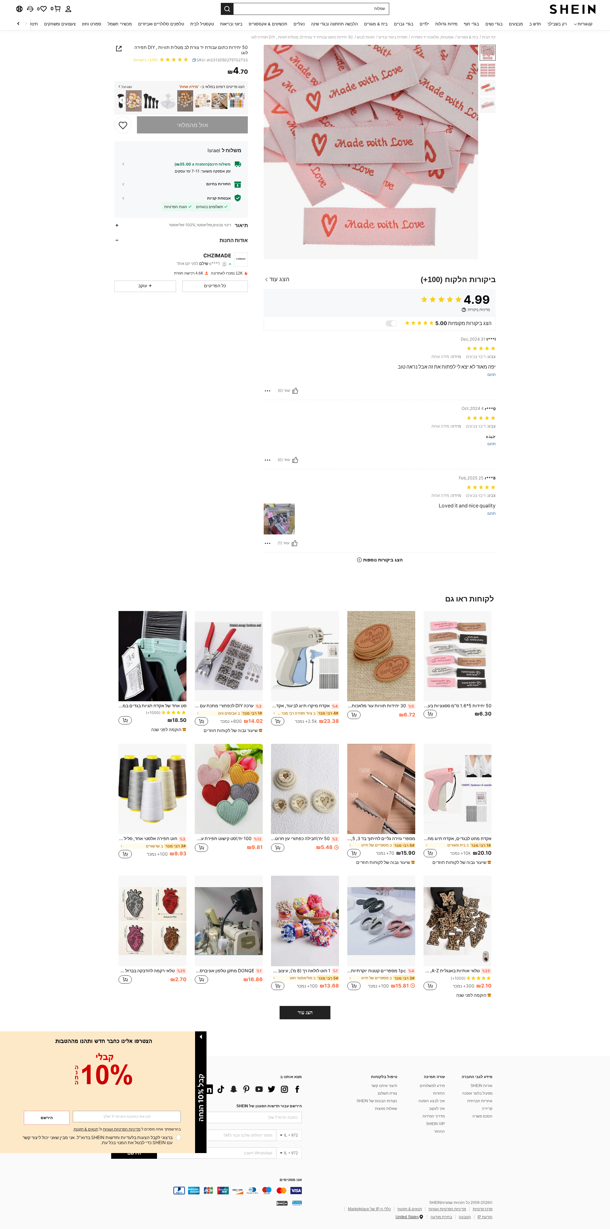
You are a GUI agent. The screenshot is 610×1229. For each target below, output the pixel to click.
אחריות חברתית (479, 1101)
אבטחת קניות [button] (219, 198)
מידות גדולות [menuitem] (446, 24)
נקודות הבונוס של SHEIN (376, 1101)
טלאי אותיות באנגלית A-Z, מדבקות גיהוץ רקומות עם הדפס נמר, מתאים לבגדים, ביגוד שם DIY (457, 970)
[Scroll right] (18, 24)
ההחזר (439, 1131)
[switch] (391, 323)
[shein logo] (573, 9)
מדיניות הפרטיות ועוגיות (447, 1209)
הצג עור (305, 1012)
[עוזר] (295, 391)
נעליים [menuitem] (299, 24)
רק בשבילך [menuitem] (557, 24)
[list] (251, 1089)
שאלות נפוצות (386, 1108)
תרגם (491, 375)
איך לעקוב (437, 1108)
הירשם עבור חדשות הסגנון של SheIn (269, 1106)
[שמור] (123, 124)
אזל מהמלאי (192, 124)
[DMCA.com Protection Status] (282, 1203)
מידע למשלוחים (432, 1085)
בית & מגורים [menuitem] (376, 24)
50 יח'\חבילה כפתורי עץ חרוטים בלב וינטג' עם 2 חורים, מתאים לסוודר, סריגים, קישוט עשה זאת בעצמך (304, 838)
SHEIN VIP (435, 1124)
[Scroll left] (26, 24)
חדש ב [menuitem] (535, 24)
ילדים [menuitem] (424, 24)
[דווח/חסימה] (267, 391)
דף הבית (489, 37)
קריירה (487, 1108)
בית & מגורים (468, 37)
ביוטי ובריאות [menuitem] (231, 24)
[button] (30, 9)
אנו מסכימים (291, 1180)
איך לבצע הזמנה (431, 1101)
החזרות (439, 1093)
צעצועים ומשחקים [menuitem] (60, 24)
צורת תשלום (387, 1093)
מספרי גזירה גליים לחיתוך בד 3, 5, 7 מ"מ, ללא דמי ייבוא (381, 838)
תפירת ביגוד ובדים (392, 37)
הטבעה (465, 1217)
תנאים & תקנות (409, 1209)
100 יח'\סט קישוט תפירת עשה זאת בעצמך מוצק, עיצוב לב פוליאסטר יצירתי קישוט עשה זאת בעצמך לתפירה (228, 838)
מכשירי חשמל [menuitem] (120, 24)
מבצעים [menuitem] (516, 24)
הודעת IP (485, 1217)
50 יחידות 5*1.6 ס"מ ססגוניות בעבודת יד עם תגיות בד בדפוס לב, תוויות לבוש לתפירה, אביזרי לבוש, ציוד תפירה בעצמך (457, 705)
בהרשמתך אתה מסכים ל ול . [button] (127, 1129)
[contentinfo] (206, 1190)
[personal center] (68, 9)
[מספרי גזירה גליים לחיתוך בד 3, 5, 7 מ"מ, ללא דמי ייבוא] (381, 789)
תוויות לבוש (366, 37)
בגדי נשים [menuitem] (494, 24)
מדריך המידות (434, 1116)
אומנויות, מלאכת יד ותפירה (432, 37)
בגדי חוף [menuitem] (471, 24)
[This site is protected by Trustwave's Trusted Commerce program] (297, 1203)
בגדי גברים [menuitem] (403, 24)
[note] (232, 730)
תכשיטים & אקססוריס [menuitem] (268, 24)
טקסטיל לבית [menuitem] (202, 24)
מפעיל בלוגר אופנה (477, 1093)
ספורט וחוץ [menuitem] (91, 24)
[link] (56, 8)
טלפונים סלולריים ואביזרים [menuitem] (161, 24)
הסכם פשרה (482, 1116)
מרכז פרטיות (482, 1209)
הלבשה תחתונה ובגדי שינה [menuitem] (334, 24)
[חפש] (227, 9)
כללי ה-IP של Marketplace (369, 1209)
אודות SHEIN (481, 1085)
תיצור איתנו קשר (384, 1085)
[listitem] (237, 101)
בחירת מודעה (441, 1217)
